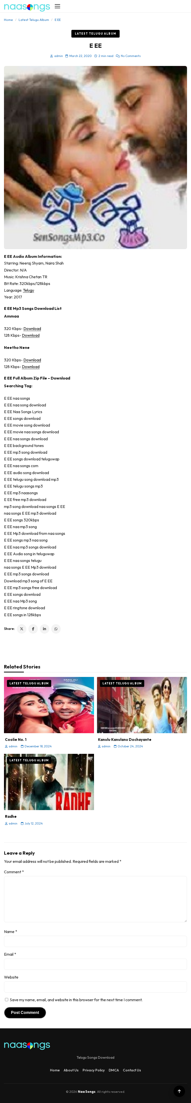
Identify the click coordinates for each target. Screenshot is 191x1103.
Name (10, 931)
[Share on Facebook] (33, 629)
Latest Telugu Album (34, 20)
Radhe (11, 816)
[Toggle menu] (57, 6)
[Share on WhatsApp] (56, 629)
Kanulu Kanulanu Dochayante (124, 739)
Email (10, 954)
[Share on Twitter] (21, 629)
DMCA (114, 1070)
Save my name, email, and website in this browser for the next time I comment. (76, 999)
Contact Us (132, 1070)
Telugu (28, 290)
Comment (14, 871)
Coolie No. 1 (15, 739)
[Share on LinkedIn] (44, 629)
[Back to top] (179, 1091)
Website (11, 977)
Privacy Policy (94, 1070)
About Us (71, 1070)
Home (8, 20)
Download (32, 328)
